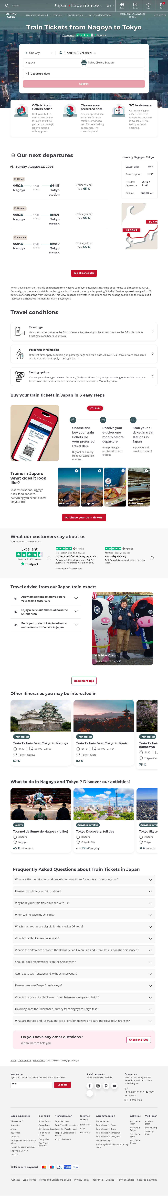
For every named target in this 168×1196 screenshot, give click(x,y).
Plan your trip (151, 1127)
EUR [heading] (109, 5)
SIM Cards (85, 1125)
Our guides (44, 1139)
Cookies (110, 1179)
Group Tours (44, 1125)
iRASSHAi (14, 1154)
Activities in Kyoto (135, 1135)
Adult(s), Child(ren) (78, 53)
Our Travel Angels (104, 1140)
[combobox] (38, 52)
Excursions (75, 15)
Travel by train (149, 1132)
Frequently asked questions (22, 1147)
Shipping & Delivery (19, 1151)
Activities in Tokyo (87, 824)
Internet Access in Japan (132, 15)
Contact (15, 1179)
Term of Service (125, 1179)
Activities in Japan (135, 1122)
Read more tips (84, 681)
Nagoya (18, 824)
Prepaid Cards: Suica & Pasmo (65, 1134)
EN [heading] (98, 5)
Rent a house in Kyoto (106, 1129)
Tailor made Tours (44, 1134)
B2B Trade (15, 1133)
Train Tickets (21, 736)
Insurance (97, 1179)
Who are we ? (16, 1121)
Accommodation (100, 15)
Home (13, 1060)
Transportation (37, 15)
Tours (57, 15)
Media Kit (14, 1136)
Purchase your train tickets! (84, 517)
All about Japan (149, 1122)
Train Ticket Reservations (66, 1125)
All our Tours (44, 1121)
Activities (160, 15)
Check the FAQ (138, 1040)
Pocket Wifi (85, 1132)
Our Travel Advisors (43, 1144)
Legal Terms (29, 1179)
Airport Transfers (63, 1139)
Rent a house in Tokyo (106, 1125)
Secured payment (147, 1179)
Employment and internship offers (23, 1141)
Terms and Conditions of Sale (55, 1179)
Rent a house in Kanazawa (108, 1133)
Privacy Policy (81, 1179)
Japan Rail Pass (62, 1121)
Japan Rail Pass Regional (66, 1129)
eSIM (82, 1128)
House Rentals (102, 1121)
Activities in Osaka (135, 1141)
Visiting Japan (11, 15)
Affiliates (14, 1129)
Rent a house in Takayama (108, 1136)
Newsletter (15, 1125)
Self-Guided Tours (47, 1129)
